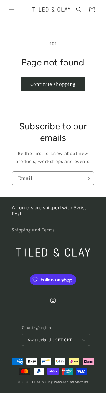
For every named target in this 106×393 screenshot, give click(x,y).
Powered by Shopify (71, 382)
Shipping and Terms (33, 230)
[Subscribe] (87, 178)
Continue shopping (53, 84)
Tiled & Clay (42, 382)
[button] (11, 9)
